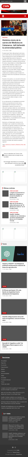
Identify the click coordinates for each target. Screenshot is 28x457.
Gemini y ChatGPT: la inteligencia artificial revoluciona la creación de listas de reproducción (13, 265)
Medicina (18, 144)
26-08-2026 (12, 199)
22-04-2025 (5, 348)
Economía (3, 365)
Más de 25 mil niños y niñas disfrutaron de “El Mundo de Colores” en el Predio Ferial (17, 206)
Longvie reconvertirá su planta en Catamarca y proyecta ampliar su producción (17, 195)
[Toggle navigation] (3, 16)
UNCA (3, 146)
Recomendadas (5, 373)
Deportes (3, 363)
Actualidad (4, 361)
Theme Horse (16, 452)
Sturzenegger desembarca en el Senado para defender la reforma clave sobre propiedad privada (14, 163)
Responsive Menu (25, 1)
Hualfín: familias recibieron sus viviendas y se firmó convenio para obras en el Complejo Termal (18, 217)
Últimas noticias (9, 188)
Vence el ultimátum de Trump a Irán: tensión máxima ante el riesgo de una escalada (13, 155)
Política (4, 37)
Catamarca (8, 144)
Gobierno (13, 144)
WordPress (19, 454)
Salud (2, 375)
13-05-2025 (5, 295)
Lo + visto (6, 414)
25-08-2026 (12, 222)
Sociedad (3, 377)
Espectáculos (4, 367)
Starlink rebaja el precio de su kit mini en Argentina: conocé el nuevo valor (13, 318)
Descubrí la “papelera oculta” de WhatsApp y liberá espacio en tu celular (12, 345)
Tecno (4, 244)
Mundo (3, 369)
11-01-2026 (5, 269)
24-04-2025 (5, 322)
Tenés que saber (14, 191)
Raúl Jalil (23, 144)
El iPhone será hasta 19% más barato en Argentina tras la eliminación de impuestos (11, 292)
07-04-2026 (5, 50)
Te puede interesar (6, 380)
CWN (10, 50)
